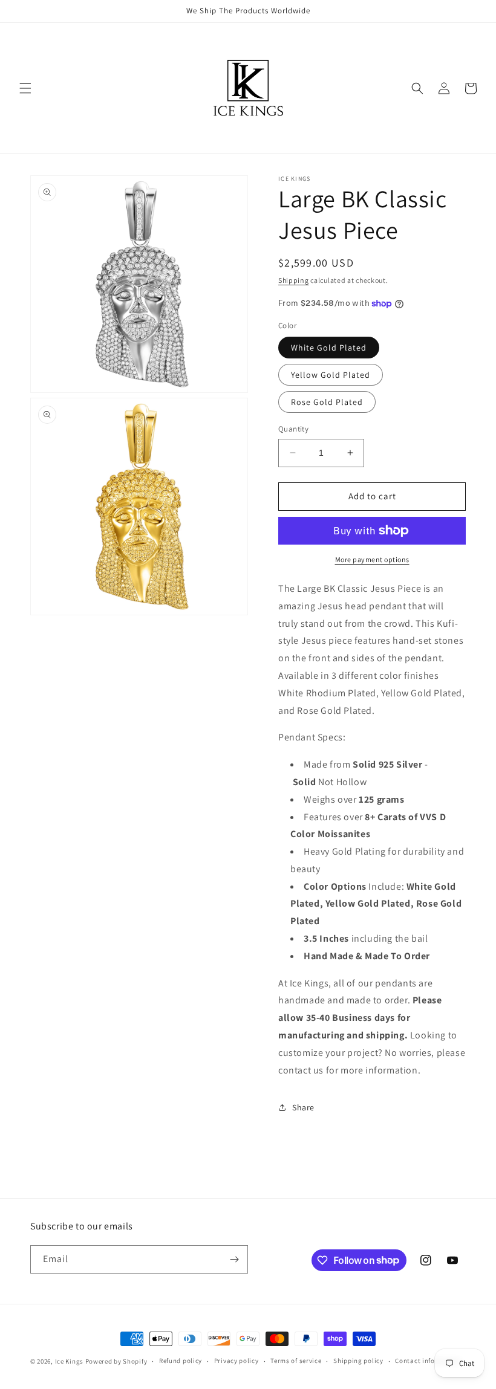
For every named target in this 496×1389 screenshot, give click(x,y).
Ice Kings (69, 1361)
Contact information (427, 1360)
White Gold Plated (329, 347)
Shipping (293, 280)
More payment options (372, 559)
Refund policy (180, 1360)
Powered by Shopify (116, 1361)
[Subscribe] (234, 1259)
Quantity (293, 429)
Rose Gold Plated (327, 402)
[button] (25, 88)
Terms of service (295, 1360)
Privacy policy (236, 1360)
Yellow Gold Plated (330, 374)
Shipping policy (358, 1360)
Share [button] (303, 1107)
